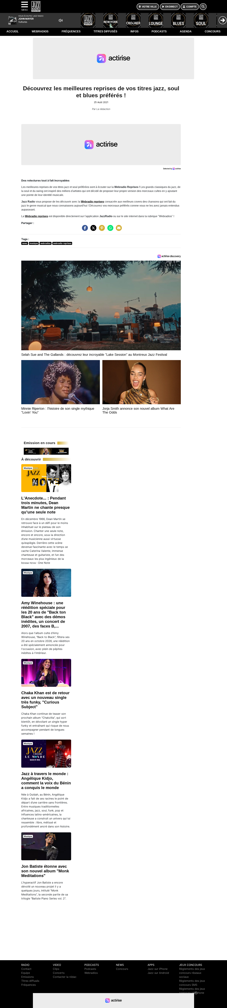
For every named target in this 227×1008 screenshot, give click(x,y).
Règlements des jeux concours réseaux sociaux (192, 972)
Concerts (58, 972)
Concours (213, 31)
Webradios (40, 31)
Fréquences (71, 31)
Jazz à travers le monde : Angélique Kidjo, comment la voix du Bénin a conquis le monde (46, 780)
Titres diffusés (105, 31)
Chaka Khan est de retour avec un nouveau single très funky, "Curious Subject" (45, 700)
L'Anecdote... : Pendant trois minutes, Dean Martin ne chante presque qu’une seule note (45, 505)
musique (34, 243)
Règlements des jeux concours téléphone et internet (192, 992)
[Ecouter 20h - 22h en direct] (46, 451)
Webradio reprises (92, 201)
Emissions (27, 976)
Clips (56, 968)
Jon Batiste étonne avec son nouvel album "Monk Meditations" (45, 871)
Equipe (25, 972)
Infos (134, 31)
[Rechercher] (203, 6)
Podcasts (159, 31)
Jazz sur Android (158, 972)
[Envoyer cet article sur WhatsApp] (109, 229)
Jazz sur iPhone (158, 968)
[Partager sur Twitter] (92, 229)
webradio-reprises (62, 243)
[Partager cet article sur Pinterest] (101, 229)
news (24, 243)
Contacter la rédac (64, 976)
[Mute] (60, 20)
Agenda (186, 31)
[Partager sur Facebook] (84, 229)
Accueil (12, 31)
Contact (26, 968)
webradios (45, 243)
